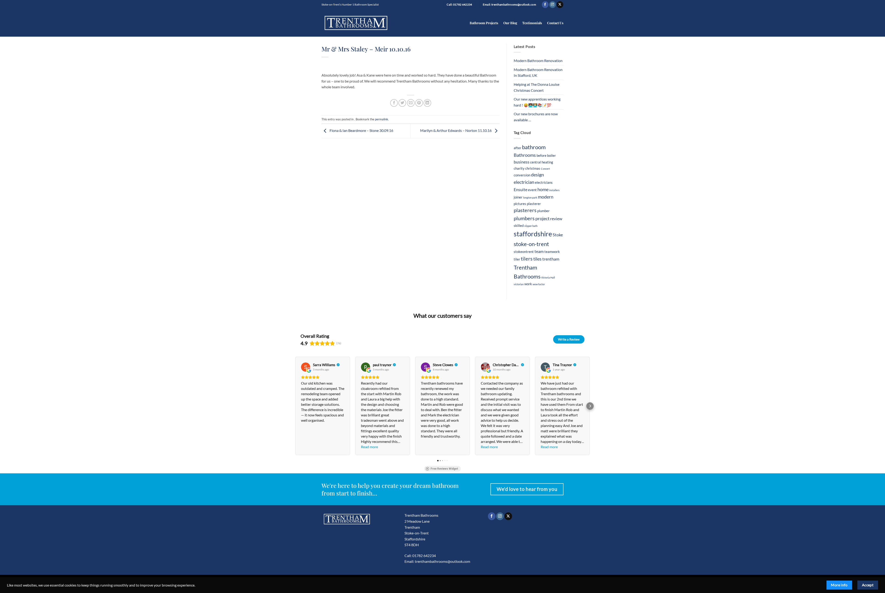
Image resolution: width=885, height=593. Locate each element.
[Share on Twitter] (402, 103)
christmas (532, 168)
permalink (381, 119)
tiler (517, 259)
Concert (545, 168)
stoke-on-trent (531, 243)
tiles (537, 258)
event (532, 190)
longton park (530, 197)
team (539, 251)
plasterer (534, 204)
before (541, 155)
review (556, 218)
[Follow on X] (560, 4)
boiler (551, 155)
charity (519, 168)
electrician (524, 182)
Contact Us (555, 23)
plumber (543, 211)
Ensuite (520, 189)
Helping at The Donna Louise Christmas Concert (536, 87)
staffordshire (533, 234)
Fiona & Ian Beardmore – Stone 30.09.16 (361, 130)
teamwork (552, 251)
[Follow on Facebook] (545, 4)
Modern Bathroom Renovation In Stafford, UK (538, 72)
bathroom (534, 147)
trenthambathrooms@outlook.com (442, 561)
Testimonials (532, 23)
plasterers (525, 210)
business (521, 162)
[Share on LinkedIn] (427, 103)
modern (545, 196)
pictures (520, 204)
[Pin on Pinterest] (419, 103)
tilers (527, 259)
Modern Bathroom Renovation (538, 60)
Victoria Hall (548, 277)
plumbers (524, 218)
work (528, 284)
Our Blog (510, 23)
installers (554, 190)
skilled (519, 225)
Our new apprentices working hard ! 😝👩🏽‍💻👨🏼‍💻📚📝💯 (537, 102)
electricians (544, 182)
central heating (541, 162)
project (542, 218)
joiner (518, 197)
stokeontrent (524, 251)
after (517, 148)
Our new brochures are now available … (536, 117)
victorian (519, 284)
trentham (550, 259)
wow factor (539, 284)
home (543, 189)
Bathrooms (525, 155)
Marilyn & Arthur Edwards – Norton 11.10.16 (456, 130)
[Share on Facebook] (394, 103)
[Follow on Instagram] (552, 4)
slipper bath (530, 225)
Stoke (558, 234)
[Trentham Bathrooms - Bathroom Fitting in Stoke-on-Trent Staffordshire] (356, 22)
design (537, 174)
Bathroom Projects (484, 23)
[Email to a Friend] (411, 103)
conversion (522, 175)
